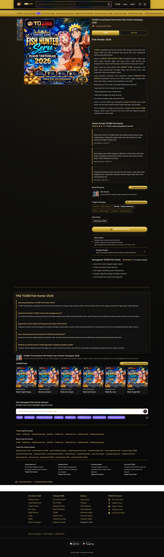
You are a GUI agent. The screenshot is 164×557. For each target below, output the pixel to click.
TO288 (19, 13)
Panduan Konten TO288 (43, 482)
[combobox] (73, 4)
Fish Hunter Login (31, 13)
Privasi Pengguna (48, 534)
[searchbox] (82, 411)
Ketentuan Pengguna (34, 534)
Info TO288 (57, 503)
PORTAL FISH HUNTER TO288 (111, 58)
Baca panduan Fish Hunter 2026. (125, 244)
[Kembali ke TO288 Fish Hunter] (25, 4)
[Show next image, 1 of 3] (87, 51)
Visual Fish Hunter (118, 513)
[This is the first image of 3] (27, 51)
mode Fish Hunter (130, 102)
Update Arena (58, 516)
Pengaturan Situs (86, 522)
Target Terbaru (33, 506)
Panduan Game (33, 500)
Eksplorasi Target (59, 522)
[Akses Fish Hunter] (145, 4)
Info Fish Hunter (117, 500)
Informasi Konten (25, 482)
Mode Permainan (59, 509)
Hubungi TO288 (86, 519)
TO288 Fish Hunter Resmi (153, 13)
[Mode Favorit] (140, 4)
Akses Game (84, 500)
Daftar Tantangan (34, 522)
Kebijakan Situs (60, 534)
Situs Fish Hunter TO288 (103, 13)
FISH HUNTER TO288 (124, 67)
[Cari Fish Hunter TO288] (109, 4)
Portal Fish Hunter (48, 13)
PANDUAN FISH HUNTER (84, 13)
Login (30, 516)
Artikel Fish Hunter (59, 519)
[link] (19, 417)
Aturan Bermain (85, 509)
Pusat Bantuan (85, 506)
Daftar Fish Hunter (120, 13)
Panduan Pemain (59, 506)
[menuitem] (19, 13)
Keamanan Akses (86, 512)
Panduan (83, 503)
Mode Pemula (33, 512)
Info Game (32, 509)
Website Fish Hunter (136, 13)
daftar (30, 519)
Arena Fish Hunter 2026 (65, 13)
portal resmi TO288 (138, 108)
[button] (20, 21)
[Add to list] (34, 368)
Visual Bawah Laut (34, 503)
